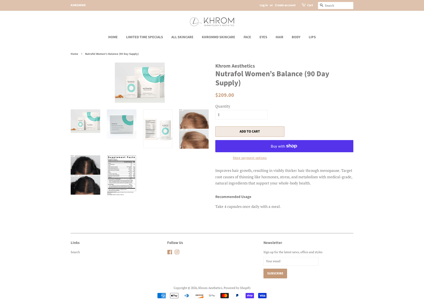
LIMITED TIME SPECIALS (144, 37)
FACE (247, 37)
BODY (296, 37)
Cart (310, 5)
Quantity (222, 106)
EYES (263, 37)
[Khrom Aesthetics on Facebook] (169, 253)
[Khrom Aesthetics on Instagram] (176, 253)
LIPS (312, 37)
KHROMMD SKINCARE (218, 37)
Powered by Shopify (237, 288)
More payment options (250, 158)
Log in (264, 5)
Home (74, 54)
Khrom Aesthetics (210, 288)
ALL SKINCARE (182, 37)
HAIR (279, 37)
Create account (285, 5)
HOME (113, 37)
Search (75, 252)
